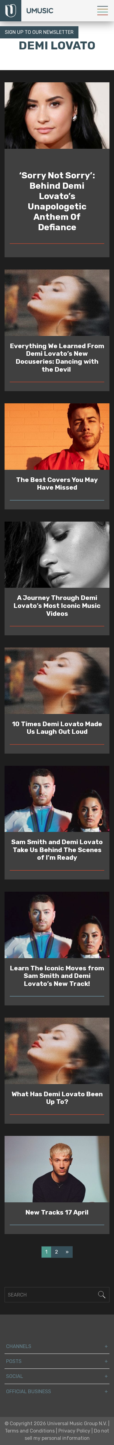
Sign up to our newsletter (39, 32)
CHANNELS (18, 1346)
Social (14, 1376)
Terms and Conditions (30, 1431)
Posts (14, 1361)
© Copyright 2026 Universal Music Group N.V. (56, 1423)
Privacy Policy (74, 1431)
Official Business (28, 1391)
